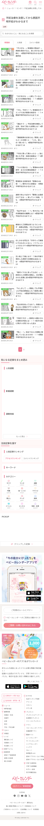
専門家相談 (7, 709)
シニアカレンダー (32, 744)
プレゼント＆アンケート (33, 715)
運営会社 (30, 802)
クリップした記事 (22, 543)
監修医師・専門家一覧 (13, 700)
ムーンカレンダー (32, 738)
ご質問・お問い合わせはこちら (22, 625)
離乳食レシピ (8, 739)
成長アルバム (8, 749)
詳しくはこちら (33, 681)
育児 (5, 724)
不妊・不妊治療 (9, 727)
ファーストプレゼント (33, 721)
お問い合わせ (21, 813)
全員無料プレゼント (32, 718)
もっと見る (20, 436)
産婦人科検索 (8, 758)
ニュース (10, 8)
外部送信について (30, 806)
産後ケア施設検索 (10, 755)
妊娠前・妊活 (8, 715)
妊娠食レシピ (8, 742)
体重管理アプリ (31, 731)
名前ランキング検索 (32, 699)
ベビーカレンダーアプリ (33, 728)
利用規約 (36, 809)
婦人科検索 (7, 761)
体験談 (6, 733)
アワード (29, 702)
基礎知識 (7, 712)
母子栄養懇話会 (31, 772)
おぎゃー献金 (30, 769)
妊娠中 (6, 718)
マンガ (19, 8)
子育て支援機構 (31, 766)
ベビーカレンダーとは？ (18, 802)
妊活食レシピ (8, 746)
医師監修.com (30, 753)
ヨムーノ (29, 750)
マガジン (29, 705)
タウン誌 (29, 708)
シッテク (29, 747)
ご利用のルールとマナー (22, 610)
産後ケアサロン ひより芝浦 (33, 759)
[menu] (40, 3)
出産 (5, 721)
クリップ (38, 59)
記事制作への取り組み (13, 696)
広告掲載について (26, 809)
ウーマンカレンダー (32, 741)
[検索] (35, 3)
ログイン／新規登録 (22, 786)
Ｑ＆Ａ (6, 730)
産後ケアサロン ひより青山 (33, 756)
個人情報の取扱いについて (15, 806)
